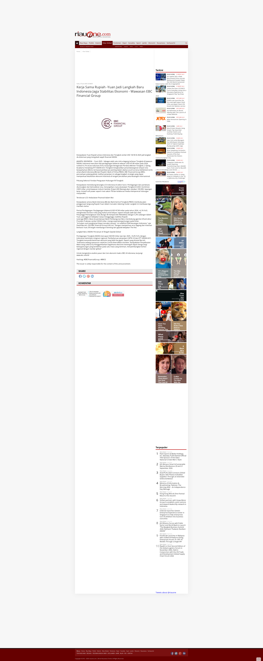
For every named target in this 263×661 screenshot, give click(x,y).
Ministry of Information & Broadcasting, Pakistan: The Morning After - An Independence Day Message (172, 486)
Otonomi (151, 43)
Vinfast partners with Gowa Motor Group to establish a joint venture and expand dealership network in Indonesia (173, 503)
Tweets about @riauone (166, 592)
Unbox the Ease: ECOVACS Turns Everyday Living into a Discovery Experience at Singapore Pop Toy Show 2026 (171, 92)
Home (78, 51)
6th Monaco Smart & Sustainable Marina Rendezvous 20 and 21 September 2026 (172, 466)
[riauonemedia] (172, 653)
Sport (138, 43)
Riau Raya (83, 43)
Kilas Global (107, 43)
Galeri (126, 46)
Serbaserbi (171, 43)
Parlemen (117, 43)
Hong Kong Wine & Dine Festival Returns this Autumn (172, 495)
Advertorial (118, 46)
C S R (136, 46)
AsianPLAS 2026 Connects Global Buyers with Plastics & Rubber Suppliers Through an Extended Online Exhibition (172, 476)
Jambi (144, 43)
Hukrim (98, 43)
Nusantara (161, 43)
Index (141, 46)
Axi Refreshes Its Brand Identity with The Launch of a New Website (176, 112)
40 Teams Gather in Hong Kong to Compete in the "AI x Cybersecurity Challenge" (176, 176)
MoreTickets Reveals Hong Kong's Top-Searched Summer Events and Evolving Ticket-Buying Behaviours (170, 132)
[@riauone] (176, 653)
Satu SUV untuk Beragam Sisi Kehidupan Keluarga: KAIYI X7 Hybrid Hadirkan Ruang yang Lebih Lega (175, 143)
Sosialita (131, 43)
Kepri (125, 43)
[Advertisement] (131, 14)
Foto (131, 46)
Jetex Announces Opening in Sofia (176, 120)
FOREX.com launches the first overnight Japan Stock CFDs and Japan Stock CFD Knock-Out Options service (176, 103)
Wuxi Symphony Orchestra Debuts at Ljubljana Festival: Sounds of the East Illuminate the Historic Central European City (171, 154)
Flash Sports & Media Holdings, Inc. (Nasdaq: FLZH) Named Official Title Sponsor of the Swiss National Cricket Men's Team (173, 457)
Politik (91, 43)
